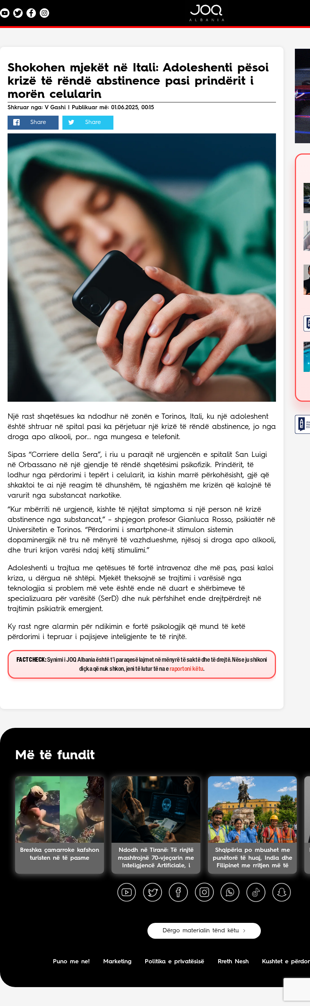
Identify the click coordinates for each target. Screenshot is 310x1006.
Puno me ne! (71, 962)
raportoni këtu (186, 669)
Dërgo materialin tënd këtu (201, 931)
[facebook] (178, 892)
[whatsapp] (230, 892)
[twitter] (152, 892)
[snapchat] (281, 892)
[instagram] (204, 892)
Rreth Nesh (233, 962)
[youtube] (127, 892)
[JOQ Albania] (211, 15)
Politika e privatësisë (174, 962)
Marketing (117, 962)
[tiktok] (256, 892)
